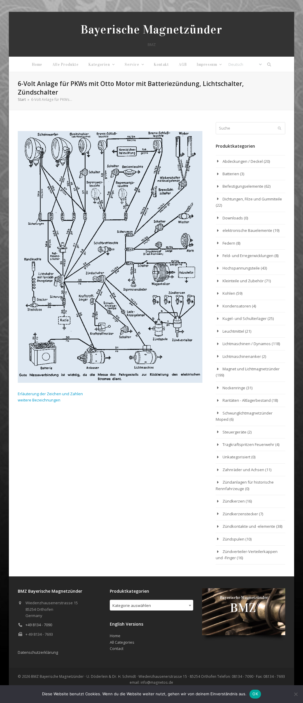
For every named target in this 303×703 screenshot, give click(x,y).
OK (255, 693)
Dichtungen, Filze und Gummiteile (252, 199)
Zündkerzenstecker (240, 514)
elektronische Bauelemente (247, 230)
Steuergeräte (234, 432)
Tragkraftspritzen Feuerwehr (248, 444)
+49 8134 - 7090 (38, 624)
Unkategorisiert (236, 457)
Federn (229, 243)
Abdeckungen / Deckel (243, 161)
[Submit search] (279, 128)
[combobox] (151, 605)
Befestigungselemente (243, 186)
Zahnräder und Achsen (243, 469)
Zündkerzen (234, 501)
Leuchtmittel (233, 331)
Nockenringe (234, 387)
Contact (116, 648)
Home (115, 635)
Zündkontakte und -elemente (249, 526)
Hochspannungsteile (241, 268)
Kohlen (229, 293)
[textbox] (151, 605)
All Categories (122, 642)
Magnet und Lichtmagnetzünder (251, 369)
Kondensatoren (237, 306)
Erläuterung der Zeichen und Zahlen (50, 393)
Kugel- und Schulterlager (245, 318)
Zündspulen (233, 539)
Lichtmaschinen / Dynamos (247, 343)
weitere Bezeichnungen (39, 400)
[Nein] (296, 694)
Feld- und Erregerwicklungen (248, 255)
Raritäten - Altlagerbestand (247, 400)
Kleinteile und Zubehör (243, 280)
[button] (269, 64)
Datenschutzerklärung (38, 652)
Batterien (231, 173)
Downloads (233, 218)
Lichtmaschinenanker (242, 356)
